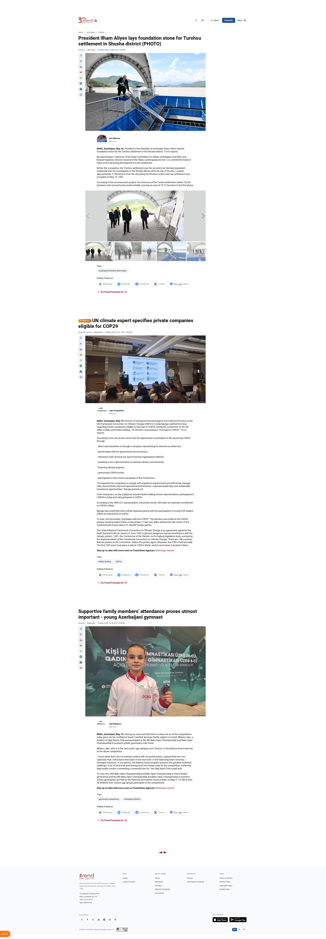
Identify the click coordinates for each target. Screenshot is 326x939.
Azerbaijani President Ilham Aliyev (113, 271)
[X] (93, 919)
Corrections (159, 893)
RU (244, 929)
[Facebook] (87, 919)
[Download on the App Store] (220, 919)
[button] (80, 55)
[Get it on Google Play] (238, 919)
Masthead (159, 882)
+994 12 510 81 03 (86, 899)
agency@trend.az (85, 902)
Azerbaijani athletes (132, 799)
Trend (167, 151)
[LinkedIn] (109, 919)
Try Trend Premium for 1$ (113, 292)
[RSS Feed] (115, 919)
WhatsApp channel (164, 550)
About (157, 878)
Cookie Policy (224, 889)
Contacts (158, 886)
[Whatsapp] (81, 919)
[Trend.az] (87, 20)
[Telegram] (104, 919)
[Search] (196, 20)
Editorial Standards (162, 889)
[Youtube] (98, 919)
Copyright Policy (225, 886)
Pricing (190, 878)
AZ (239, 929)
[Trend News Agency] (86, 876)
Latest (125, 878)
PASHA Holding (105, 562)
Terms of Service (225, 878)
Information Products (195, 882)
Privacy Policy (224, 882)
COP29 (118, 562)
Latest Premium (129, 882)
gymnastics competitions (109, 799)
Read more (112, 141)
